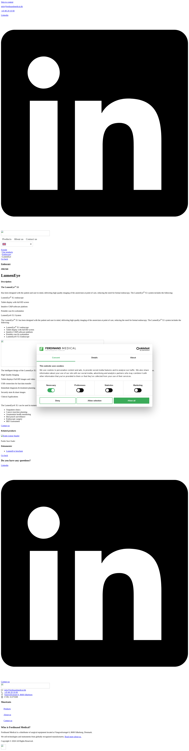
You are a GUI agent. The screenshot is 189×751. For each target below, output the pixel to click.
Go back (4, 259)
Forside (4, 250)
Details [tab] (94, 357)
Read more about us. (73, 737)
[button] (17, 244)
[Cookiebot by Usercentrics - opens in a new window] (138, 349)
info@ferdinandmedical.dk (12, 6)
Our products (7, 252)
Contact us (31, 239)
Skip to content (7, 2)
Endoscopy (6, 254)
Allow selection (94, 401)
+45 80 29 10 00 (8, 11)
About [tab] (133, 357)
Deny (57, 401)
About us (18, 239)
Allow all (131, 401)
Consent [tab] (56, 357)
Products (6, 239)
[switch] (80, 390)
